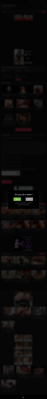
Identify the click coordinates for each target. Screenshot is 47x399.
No (29, 199)
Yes (17, 199)
